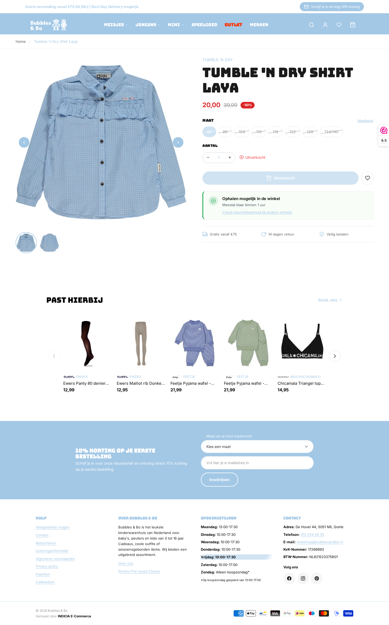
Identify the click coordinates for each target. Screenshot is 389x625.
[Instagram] (303, 578)
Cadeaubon (45, 582)
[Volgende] (335, 356)
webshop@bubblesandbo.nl (320, 542)
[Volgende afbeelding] (178, 142)
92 (209, 131)
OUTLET (233, 25)
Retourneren (46, 543)
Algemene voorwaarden (55, 558)
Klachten (43, 574)
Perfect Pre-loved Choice (139, 571)
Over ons (125, 563)
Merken (259, 25)
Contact (42, 535)
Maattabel (365, 121)
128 (310, 131)
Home (21, 41)
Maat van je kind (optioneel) (229, 436)
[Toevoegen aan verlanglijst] (367, 178)
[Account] (325, 25)
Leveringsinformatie (52, 551)
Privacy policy (47, 566)
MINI (174, 25)
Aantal (210, 145)
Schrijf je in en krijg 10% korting (335, 7)
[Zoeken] (311, 25)
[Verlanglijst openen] (339, 25)
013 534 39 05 (312, 534)
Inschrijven (219, 479)
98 (225, 131)
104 (242, 131)
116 (275, 131)
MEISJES (114, 25)
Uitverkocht (284, 178)
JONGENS (145, 25)
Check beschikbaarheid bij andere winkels (257, 212)
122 (293, 131)
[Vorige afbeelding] (24, 142)
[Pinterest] (317, 578)
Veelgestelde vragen (53, 527)
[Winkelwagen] (353, 25)
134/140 (331, 131)
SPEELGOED (204, 25)
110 (259, 131)
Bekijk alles (327, 300)
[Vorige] (54, 356)
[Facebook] (289, 578)
